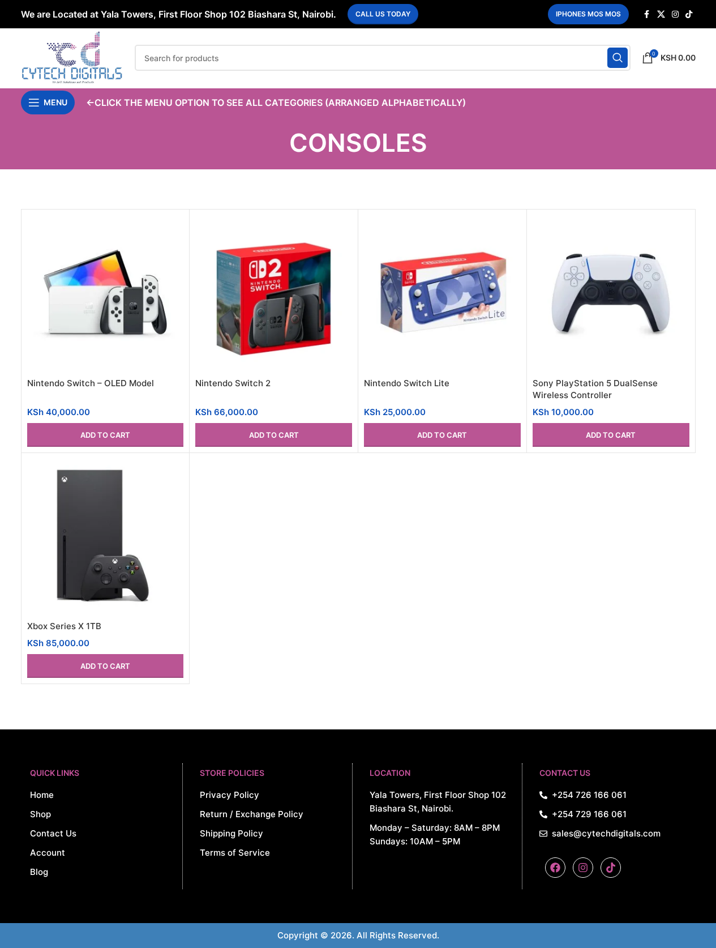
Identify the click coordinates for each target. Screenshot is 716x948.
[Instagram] (583, 867)
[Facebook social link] (647, 14)
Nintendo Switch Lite (406, 383)
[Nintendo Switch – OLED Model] (105, 293)
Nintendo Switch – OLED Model (90, 383)
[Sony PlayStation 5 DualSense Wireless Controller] (611, 293)
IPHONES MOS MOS (588, 14)
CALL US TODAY (382, 14)
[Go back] (275, 142)
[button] (105, 435)
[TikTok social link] (689, 14)
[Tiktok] (611, 867)
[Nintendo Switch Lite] (442, 293)
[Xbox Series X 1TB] (105, 537)
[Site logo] (72, 57)
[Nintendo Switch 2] (273, 293)
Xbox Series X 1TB (64, 626)
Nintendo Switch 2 (233, 383)
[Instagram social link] (675, 14)
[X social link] (661, 14)
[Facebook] (555, 867)
